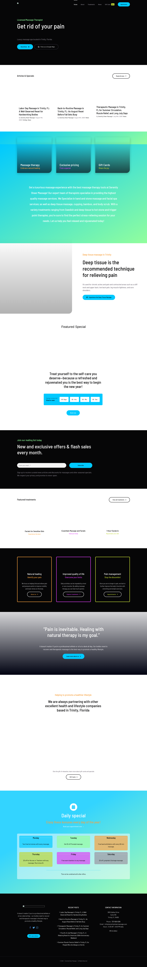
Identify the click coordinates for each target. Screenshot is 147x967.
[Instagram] (37, 927)
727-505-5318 (116, 922)
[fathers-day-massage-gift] (73, 730)
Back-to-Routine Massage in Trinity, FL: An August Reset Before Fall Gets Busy (71, 111)
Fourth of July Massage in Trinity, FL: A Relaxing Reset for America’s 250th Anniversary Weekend (73, 935)
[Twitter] (34, 927)
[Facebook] (30, 927)
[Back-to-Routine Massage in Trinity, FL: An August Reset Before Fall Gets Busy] (73, 92)
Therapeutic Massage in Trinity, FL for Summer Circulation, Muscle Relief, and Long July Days (112, 110)
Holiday (25, 120)
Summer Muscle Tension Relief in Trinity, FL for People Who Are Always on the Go (73, 943)
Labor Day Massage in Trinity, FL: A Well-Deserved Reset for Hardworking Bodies (34, 111)
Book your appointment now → (73, 826)
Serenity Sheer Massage (28, 118)
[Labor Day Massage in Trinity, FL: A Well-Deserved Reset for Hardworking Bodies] (34, 92)
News (29, 120)
